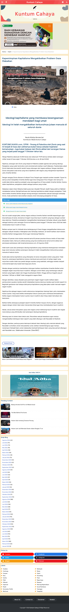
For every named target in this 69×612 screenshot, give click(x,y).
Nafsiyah (39, 569)
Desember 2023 (6, 519)
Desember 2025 (6, 460)
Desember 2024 (6, 489)
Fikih (4, 580)
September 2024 (7, 497)
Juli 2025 (4, 472)
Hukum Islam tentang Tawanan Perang (22, 420)
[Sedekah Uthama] (27, 36)
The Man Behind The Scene (19, 412)
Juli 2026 (4, 443)
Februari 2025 (6, 484)
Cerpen (5, 573)
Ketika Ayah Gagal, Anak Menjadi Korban (16, 207)
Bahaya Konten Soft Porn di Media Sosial (23, 404)
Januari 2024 (5, 516)
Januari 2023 (5, 546)
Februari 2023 (6, 544)
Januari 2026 (5, 457)
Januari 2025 (5, 487)
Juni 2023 (5, 534)
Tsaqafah (39, 591)
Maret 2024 (5, 512)
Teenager (39, 589)
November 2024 (6, 492)
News (38, 571)
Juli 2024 (4, 502)
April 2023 (5, 539)
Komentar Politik (8, 589)
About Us (17, 599)
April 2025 (5, 479)
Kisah (4, 587)
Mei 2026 (4, 447)
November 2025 (6, 462)
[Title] (34, 13)
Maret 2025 (5, 482)
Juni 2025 (5, 475)
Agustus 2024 (6, 499)
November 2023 (6, 521)
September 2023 (7, 526)
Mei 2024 (4, 507)
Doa (4, 575)
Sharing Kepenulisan (43, 584)
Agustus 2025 (6, 470)
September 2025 (7, 467)
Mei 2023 (4, 536)
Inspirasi (5, 584)
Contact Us (29, 599)
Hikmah (5, 582)
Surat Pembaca (41, 587)
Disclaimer (41, 599)
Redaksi (52, 599)
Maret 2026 (5, 452)
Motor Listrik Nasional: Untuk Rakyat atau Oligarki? (19, 203)
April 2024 (5, 509)
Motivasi (5, 591)
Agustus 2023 (6, 529)
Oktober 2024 (6, 494)
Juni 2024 (5, 504)
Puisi (38, 578)
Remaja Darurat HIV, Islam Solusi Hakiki (16, 211)
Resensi (39, 582)
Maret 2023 (5, 541)
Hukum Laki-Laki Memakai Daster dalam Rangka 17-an (27, 428)
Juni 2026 (5, 445)
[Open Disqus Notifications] (6, 2)
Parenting (40, 575)
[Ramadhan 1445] (34, 386)
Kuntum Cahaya (34, 608)
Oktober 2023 (6, 524)
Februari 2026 (6, 455)
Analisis (5, 569)
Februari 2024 (6, 514)
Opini (6, 71)
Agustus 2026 (6, 440)
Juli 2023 (4, 531)
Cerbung (5, 571)
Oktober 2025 (6, 465)
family (5, 578)
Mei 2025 (4, 477)
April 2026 (5, 450)
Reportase (40, 580)
